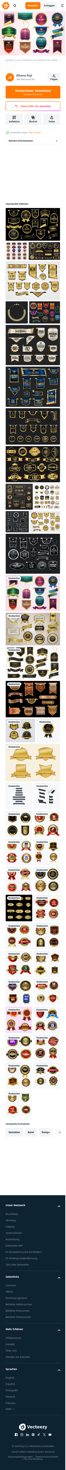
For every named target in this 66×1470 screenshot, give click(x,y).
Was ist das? (35, 132)
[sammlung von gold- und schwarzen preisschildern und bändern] (19, 565)
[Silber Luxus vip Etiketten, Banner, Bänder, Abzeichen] (44, 562)
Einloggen (49, 5)
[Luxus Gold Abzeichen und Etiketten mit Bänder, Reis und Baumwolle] (17, 330)
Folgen (54, 79)
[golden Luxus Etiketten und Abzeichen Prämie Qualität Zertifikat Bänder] (32, 386)
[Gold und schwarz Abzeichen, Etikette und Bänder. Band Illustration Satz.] (32, 731)
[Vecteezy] (5, 5)
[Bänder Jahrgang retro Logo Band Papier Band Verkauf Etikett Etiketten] (19, 917)
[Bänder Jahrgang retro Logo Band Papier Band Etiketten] (19, 889)
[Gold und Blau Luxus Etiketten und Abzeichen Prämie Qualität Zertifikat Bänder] (32, 428)
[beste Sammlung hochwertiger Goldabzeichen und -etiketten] (20, 799)
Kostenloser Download (33, 92)
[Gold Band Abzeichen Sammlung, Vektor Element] (32, 856)
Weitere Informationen (21, 138)
